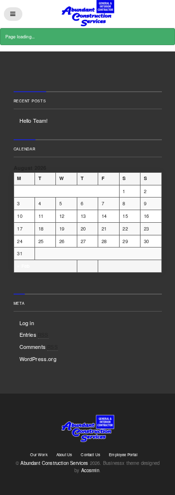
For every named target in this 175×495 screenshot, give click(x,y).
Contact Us (90, 454)
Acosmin (90, 470)
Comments (38, 346)
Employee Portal (123, 454)
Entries (34, 334)
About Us (64, 454)
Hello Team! (33, 120)
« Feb (23, 266)
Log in (26, 323)
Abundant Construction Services (54, 463)
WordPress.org (37, 359)
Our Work (38, 454)
